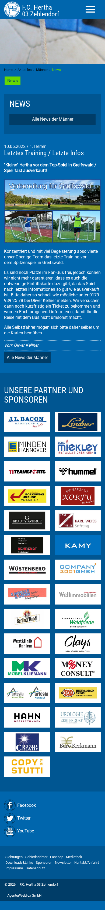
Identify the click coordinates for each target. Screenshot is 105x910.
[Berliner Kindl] (27, 618)
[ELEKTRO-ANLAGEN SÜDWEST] (78, 692)
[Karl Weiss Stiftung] (78, 520)
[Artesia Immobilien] (27, 692)
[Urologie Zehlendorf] (78, 717)
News (12, 80)
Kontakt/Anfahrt (86, 863)
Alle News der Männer (52, 119)
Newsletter (63, 863)
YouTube (25, 830)
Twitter (23, 818)
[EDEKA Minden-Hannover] (27, 446)
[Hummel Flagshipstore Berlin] (78, 470)
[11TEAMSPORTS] (27, 470)
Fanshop (56, 857)
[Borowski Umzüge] (27, 495)
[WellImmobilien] (78, 594)
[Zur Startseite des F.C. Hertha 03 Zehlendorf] (13, 9)
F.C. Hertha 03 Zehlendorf (39, 884)
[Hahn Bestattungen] (27, 717)
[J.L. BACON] (27, 421)
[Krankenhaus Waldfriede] (78, 618)
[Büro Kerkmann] (78, 741)
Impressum (14, 868)
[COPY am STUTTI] (27, 766)
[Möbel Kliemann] (27, 667)
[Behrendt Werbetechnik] (27, 544)
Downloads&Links (19, 863)
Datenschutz (35, 868)
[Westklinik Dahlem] (27, 643)
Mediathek (74, 857)
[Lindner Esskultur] (78, 421)
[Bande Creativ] (27, 741)
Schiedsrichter (36, 857)
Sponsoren (44, 863)
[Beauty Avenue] (27, 520)
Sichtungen (14, 857)
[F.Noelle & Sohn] (27, 594)
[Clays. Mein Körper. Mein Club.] (78, 643)
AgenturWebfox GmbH (24, 895)
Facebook (26, 805)
